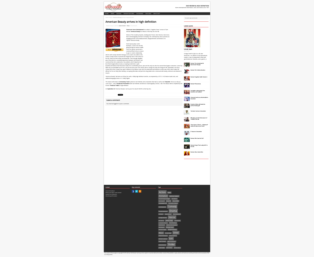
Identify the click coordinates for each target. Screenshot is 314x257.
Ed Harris (161, 214)
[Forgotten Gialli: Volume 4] (187, 79)
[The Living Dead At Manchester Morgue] (187, 66)
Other (176, 232)
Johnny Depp (169, 220)
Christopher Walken (173, 203)
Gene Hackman (176, 214)
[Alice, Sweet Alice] (187, 154)
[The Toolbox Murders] (187, 73)
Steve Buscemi (162, 245)
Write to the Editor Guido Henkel (113, 192)
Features (148, 13)
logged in (115, 103)
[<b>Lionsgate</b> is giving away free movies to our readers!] (187, 93)
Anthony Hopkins (174, 196)
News (112, 13)
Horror (172, 217)
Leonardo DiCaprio (163, 222)
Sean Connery (162, 241)
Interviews (139, 13)
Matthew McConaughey (172, 225)
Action (162, 192)
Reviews (118, 13)
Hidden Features (129, 13)
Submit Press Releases (111, 194)
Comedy (172, 206)
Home (106, 13)
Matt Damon (162, 225)
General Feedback (110, 191)
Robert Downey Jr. (163, 235)
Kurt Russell (177, 220)
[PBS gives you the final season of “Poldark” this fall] (187, 120)
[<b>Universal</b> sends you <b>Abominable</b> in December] (187, 100)
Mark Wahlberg (173, 222)
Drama (173, 210)
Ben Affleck (174, 198)
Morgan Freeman (172, 229)
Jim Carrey (161, 220)
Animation (163, 196)
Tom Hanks (169, 247)
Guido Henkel (122, 25)
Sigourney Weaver (171, 241)
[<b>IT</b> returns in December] (187, 134)
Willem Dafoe (177, 247)
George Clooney (162, 217)
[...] (205, 59)
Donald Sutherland (163, 211)
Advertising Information (111, 196)
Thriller (171, 244)
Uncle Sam (188, 49)
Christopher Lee (163, 203)
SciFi (171, 238)
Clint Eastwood (162, 207)
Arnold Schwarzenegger (164, 198)
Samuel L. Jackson (163, 238)
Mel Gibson (161, 227)
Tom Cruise (161, 247)
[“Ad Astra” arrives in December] (187, 113)
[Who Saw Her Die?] (187, 141)
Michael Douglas (162, 229)
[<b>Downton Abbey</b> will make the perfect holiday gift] (187, 107)
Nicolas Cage (168, 233)
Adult (169, 192)
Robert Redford (173, 235)
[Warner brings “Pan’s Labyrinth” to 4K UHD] (187, 148)
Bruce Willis (176, 201)
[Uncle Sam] (192, 46)
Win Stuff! (156, 13)
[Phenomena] (187, 86)
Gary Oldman (168, 214)
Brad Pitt (169, 201)
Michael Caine (169, 227)
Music (161, 233)
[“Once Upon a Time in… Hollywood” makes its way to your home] (187, 127)
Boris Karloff (161, 201)
